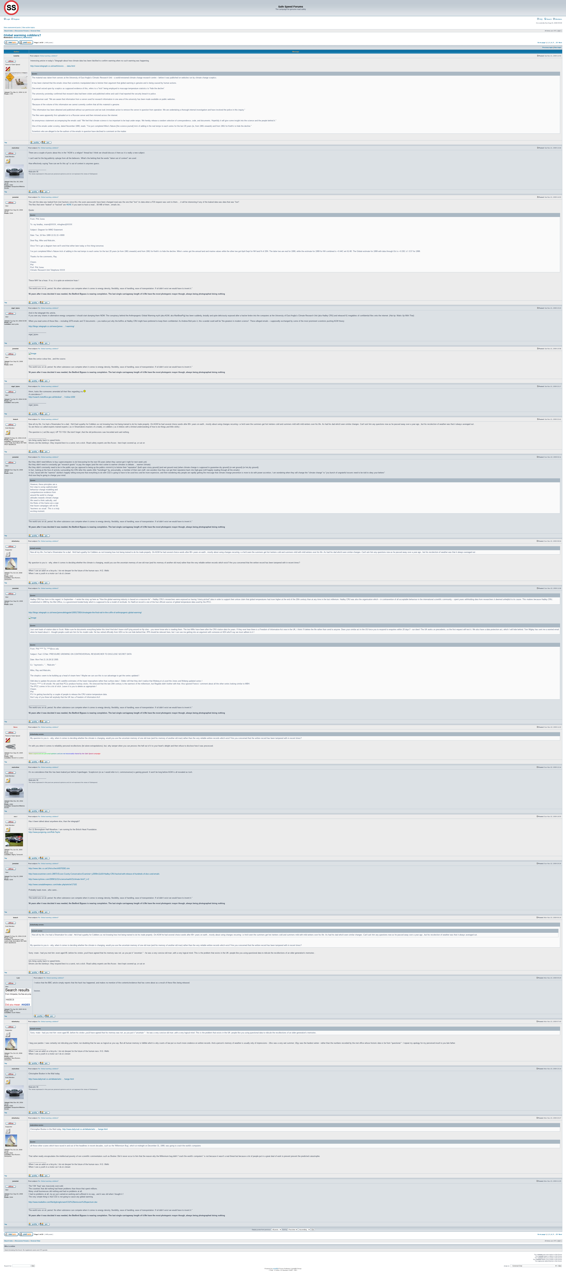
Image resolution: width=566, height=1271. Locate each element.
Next (560, 42)
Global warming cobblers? (22, 35)
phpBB (275, 1268)
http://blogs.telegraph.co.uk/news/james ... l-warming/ (51, 326)
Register (16, 19)
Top (5, 142)
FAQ (541, 19)
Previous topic (547, 47)
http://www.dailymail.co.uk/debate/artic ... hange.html (51, 1079)
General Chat (35, 31)
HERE (69, 205)
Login (8, 19)
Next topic (557, 47)
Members (558, 19)
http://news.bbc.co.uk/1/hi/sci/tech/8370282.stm (49, 868)
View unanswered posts (12, 27)
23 (557, 42)
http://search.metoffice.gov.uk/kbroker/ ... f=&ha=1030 (52, 397)
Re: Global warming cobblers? (48, 148)
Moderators (18, 37)
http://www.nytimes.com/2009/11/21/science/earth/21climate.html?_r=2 (59, 879)
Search (549, 19)
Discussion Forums (22, 31)
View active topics (28, 27)
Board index (8, 31)
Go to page (541, 42)
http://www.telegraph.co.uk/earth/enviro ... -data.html (52, 66)
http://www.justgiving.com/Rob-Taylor (44, 832)
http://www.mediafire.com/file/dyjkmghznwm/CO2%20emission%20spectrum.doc (63, 1202)
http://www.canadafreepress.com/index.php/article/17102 (53, 884)
